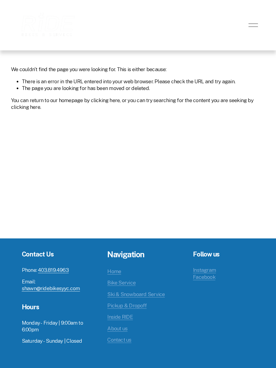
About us (117, 328)
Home (114, 271)
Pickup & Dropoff (127, 305)
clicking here (105, 100)
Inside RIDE (120, 317)
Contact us (119, 340)
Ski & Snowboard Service (136, 294)
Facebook (204, 277)
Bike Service (121, 283)
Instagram (204, 270)
